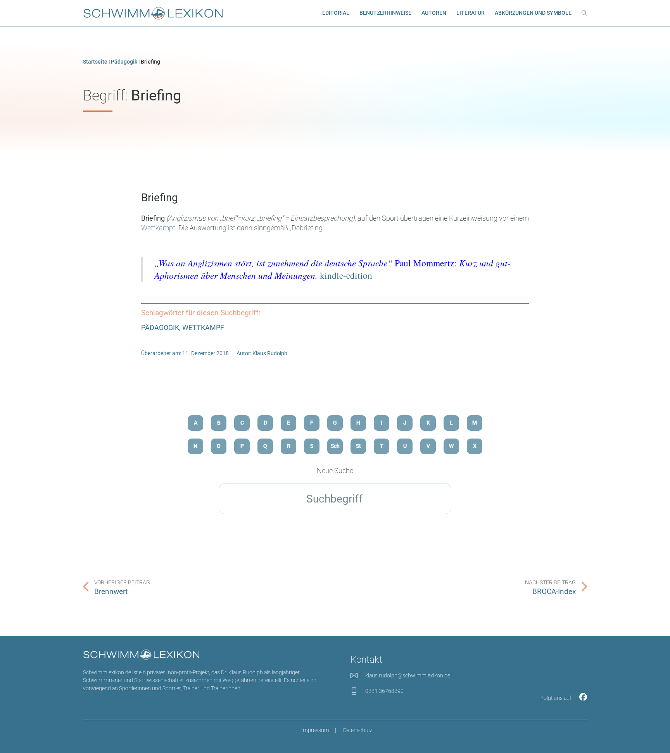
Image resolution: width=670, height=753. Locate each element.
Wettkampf (158, 228)
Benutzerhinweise (385, 13)
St (358, 446)
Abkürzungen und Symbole (533, 13)
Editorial (335, 13)
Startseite (95, 62)
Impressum (315, 730)
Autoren (433, 13)
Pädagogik (124, 62)
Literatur (470, 13)
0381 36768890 (384, 691)
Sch (335, 446)
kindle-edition (346, 275)
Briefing (159, 197)
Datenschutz (358, 730)
